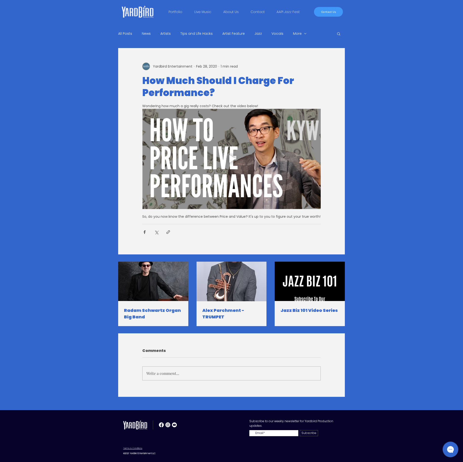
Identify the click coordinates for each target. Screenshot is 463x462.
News (146, 34)
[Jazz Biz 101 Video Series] (310, 281)
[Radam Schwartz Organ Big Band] (153, 281)
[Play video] (231, 159)
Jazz (258, 34)
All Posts (125, 34)
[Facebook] (161, 424)
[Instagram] (167, 424)
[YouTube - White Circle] (174, 424)
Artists (165, 34)
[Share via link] (168, 232)
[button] (338, 33)
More (297, 34)
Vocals (277, 34)
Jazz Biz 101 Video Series (309, 310)
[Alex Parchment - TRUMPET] (232, 281)
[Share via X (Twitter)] (156, 232)
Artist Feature (233, 34)
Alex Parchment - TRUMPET (223, 313)
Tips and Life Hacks (196, 34)
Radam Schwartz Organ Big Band (152, 313)
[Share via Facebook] (144, 232)
